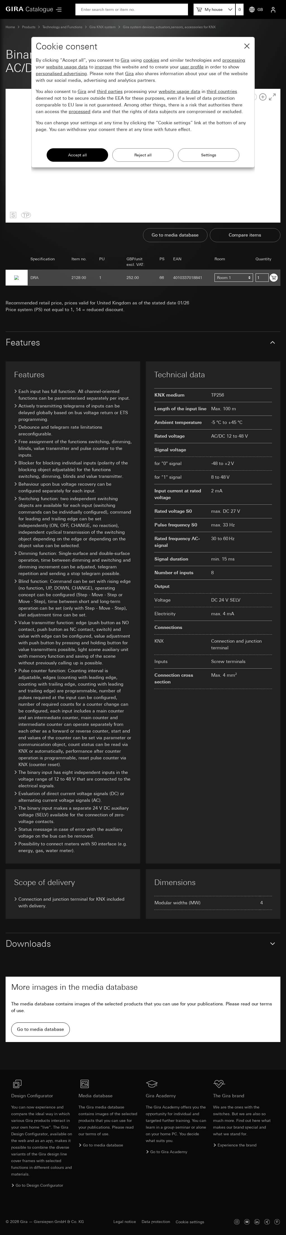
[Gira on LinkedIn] (257, 1221)
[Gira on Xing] (267, 1221)
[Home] (29, 9)
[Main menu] (57, 9)
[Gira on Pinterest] (277, 1221)
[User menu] (273, 9)
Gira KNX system (102, 27)
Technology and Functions (62, 27)
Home (10, 27)
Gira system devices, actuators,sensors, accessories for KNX (169, 27)
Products (28, 27)
